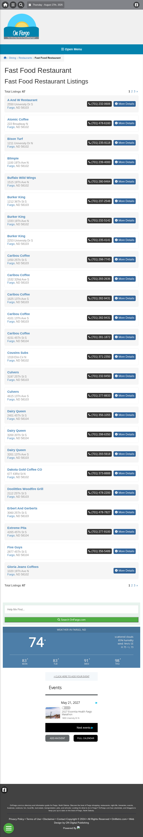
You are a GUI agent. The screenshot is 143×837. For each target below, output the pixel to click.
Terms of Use (33, 819)
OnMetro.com (119, 819)
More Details (126, 103)
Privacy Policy (16, 819)
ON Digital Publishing (77, 822)
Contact (61, 819)
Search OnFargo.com (73, 619)
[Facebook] (136, 5)
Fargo (11, 107)
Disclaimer (49, 819)
